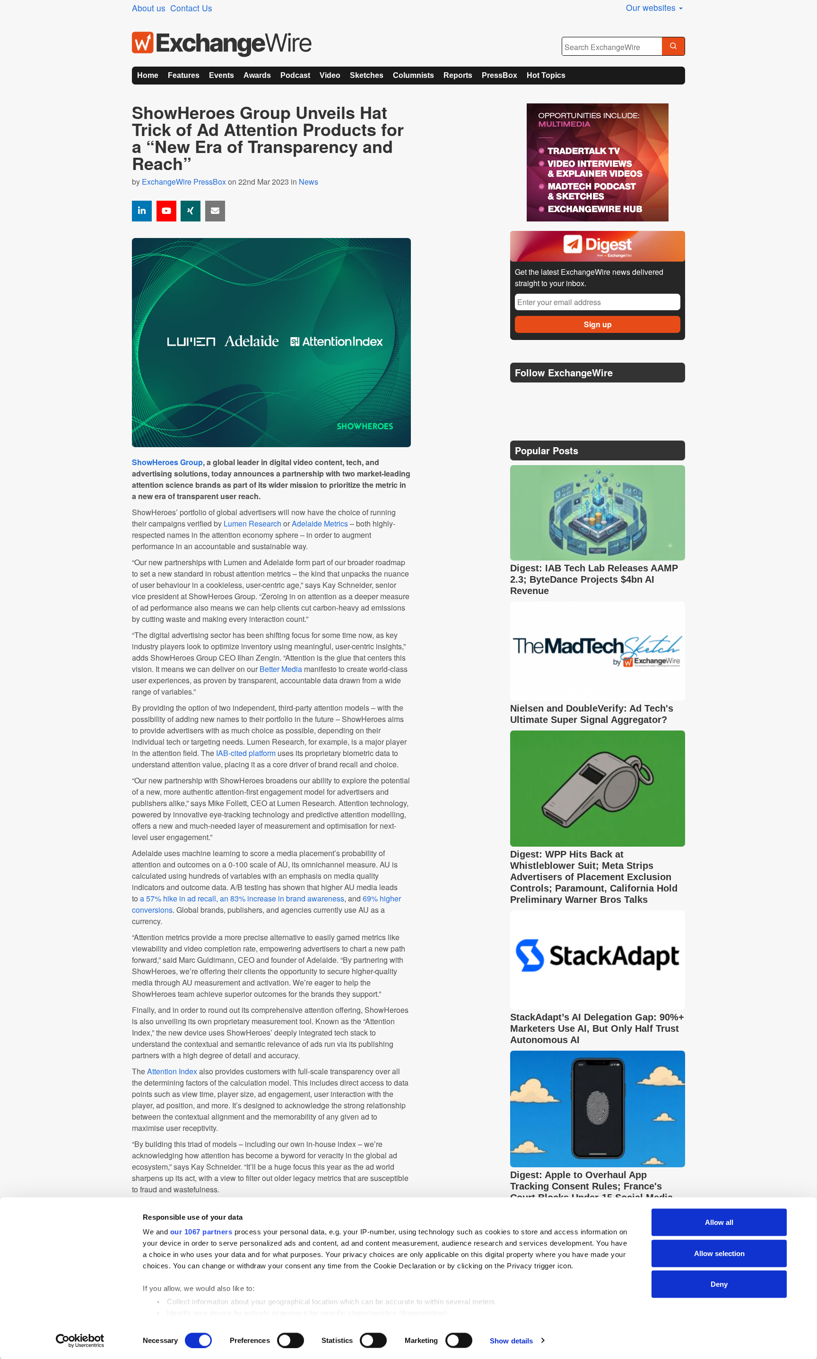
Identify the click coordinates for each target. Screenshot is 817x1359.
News (308, 181)
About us (148, 8)
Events (221, 75)
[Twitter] (541, 396)
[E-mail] (215, 211)
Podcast (295, 75)
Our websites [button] (652, 7)
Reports (457, 75)
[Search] (673, 46)
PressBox (499, 75)
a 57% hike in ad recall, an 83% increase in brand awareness (241, 898)
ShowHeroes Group (167, 462)
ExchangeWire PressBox (184, 181)
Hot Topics (546, 75)
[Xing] (190, 211)
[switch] (290, 1340)
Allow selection (719, 1253)
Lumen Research (252, 523)
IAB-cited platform (246, 752)
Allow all (719, 1222)
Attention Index (172, 1071)
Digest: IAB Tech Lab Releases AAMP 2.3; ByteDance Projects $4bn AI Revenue (594, 579)
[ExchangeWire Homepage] (222, 44)
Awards (257, 75)
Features (184, 75)
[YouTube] (166, 211)
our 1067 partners (201, 1232)
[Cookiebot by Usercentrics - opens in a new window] (80, 1341)
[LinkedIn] (587, 396)
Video (330, 75)
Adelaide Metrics (320, 523)
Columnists (413, 75)
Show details (511, 1340)
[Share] (142, 211)
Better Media (281, 668)
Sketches (366, 75)
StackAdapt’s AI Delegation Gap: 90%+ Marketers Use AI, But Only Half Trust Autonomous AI (597, 1028)
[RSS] (609, 396)
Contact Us (191, 8)
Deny (719, 1284)
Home (147, 75)
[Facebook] (565, 396)
